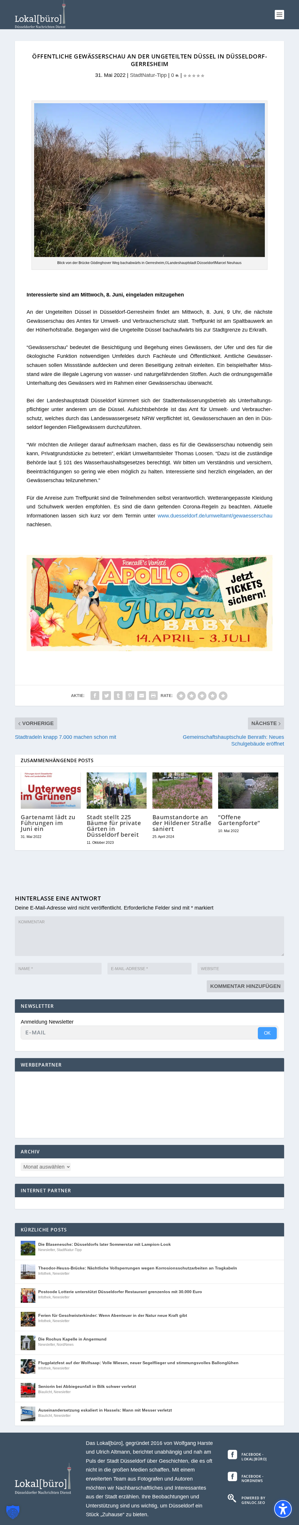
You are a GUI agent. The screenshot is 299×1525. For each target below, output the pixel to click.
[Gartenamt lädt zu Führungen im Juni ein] (51, 790)
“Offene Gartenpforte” (239, 820)
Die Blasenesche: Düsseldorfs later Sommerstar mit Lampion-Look (104, 1244)
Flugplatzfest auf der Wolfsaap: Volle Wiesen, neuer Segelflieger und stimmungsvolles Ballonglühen (138, 1362)
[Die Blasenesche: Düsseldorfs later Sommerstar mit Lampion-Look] (28, 1248)
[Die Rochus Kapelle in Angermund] (28, 1343)
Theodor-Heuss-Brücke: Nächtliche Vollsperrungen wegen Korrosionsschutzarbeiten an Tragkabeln (137, 1268)
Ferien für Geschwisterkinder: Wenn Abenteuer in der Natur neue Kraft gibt (112, 1315)
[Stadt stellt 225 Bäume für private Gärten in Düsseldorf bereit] (117, 790)
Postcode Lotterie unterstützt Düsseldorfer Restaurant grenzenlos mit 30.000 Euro (120, 1291)
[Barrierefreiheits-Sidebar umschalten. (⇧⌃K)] (283, 1509)
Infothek (44, 1274)
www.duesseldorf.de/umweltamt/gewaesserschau (215, 516)
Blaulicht (45, 1392)
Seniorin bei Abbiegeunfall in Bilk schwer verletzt (87, 1386)
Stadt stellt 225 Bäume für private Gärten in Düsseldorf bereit (114, 826)
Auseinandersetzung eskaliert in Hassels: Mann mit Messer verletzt (105, 1410)
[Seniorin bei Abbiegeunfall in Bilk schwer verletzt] (28, 1390)
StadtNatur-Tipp (148, 75)
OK (267, 1033)
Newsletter (46, 1250)
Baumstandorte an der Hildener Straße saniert (182, 823)
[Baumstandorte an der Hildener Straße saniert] (182, 790)
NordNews (65, 1345)
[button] (279, 14)
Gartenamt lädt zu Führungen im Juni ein (48, 823)
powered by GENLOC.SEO (253, 1500)
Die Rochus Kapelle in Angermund (72, 1339)
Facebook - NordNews (252, 1478)
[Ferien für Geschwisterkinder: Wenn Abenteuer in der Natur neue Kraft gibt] (28, 1319)
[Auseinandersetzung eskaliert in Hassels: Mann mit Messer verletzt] (28, 1414)
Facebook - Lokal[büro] (254, 1457)
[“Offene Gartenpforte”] (248, 790)
